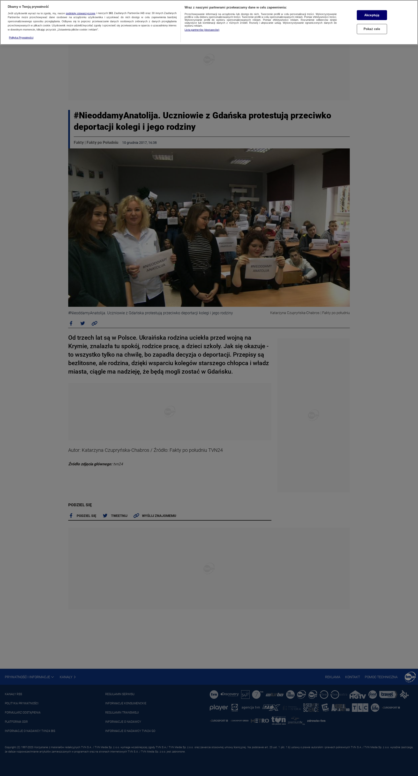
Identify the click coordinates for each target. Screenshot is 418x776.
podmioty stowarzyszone (81, 13)
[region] (209, 22)
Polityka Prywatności (21, 37)
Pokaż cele (372, 29)
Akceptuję (371, 15)
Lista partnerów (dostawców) (202, 29)
